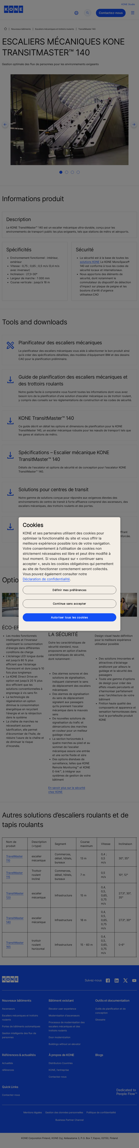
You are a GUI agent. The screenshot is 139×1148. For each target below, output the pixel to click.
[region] (69, 574)
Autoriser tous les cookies (69, 617)
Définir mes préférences (69, 590)
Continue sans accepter (69, 603)
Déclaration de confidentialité (46, 579)
